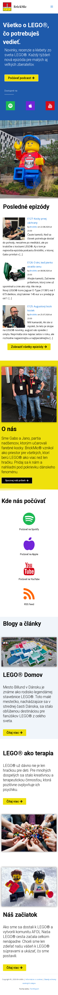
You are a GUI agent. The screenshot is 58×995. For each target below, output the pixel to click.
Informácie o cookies (34, 979)
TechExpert (34, 989)
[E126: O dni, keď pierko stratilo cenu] (14, 272)
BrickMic (20, 7)
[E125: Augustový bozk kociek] (14, 316)
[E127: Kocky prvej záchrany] (14, 228)
